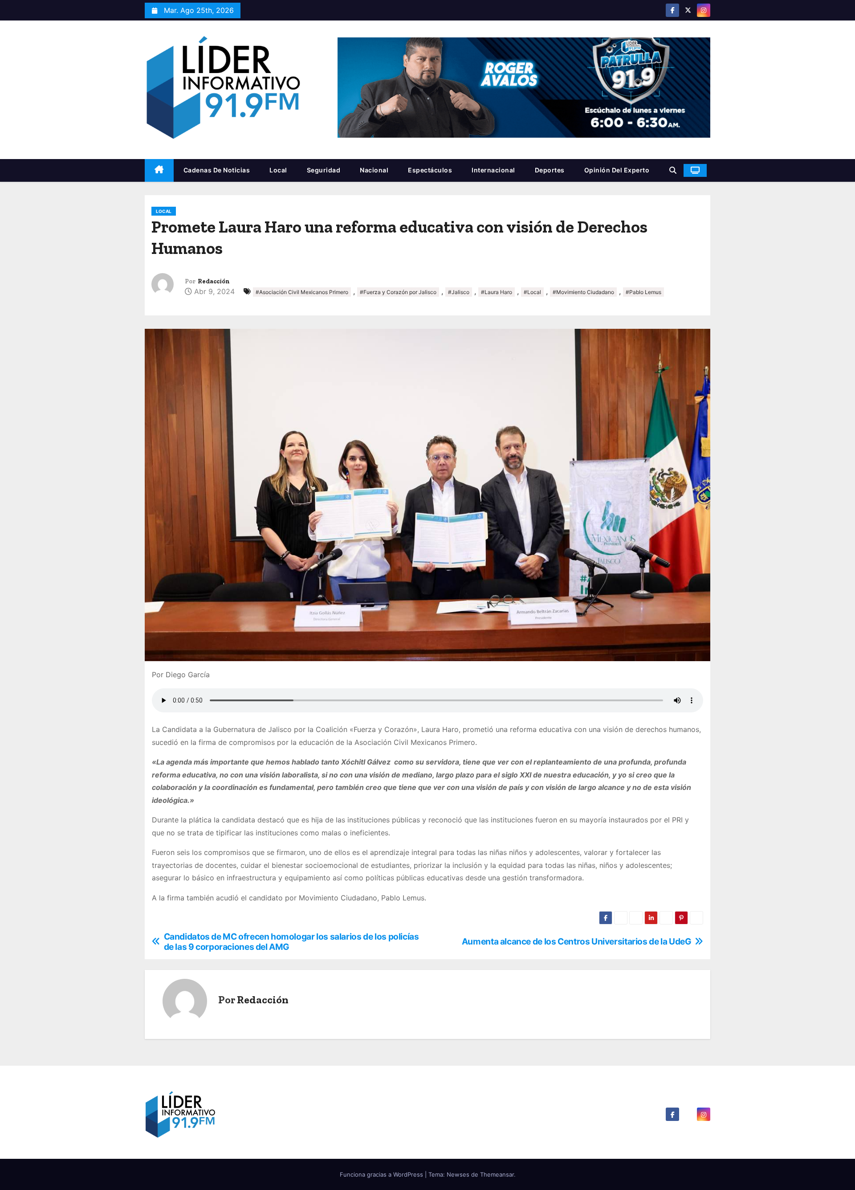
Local (278, 170)
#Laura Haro (496, 292)
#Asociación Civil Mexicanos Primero (302, 292)
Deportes (550, 170)
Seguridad (324, 170)
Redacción (214, 281)
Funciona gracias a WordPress (382, 1174)
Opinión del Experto (617, 170)
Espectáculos (430, 170)
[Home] (159, 170)
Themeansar (497, 1174)
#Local (532, 292)
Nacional (374, 170)
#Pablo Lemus (643, 292)
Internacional (493, 170)
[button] (672, 170)
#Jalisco (458, 292)
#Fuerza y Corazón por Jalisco (398, 292)
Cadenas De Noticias (216, 170)
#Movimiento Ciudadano (583, 292)
